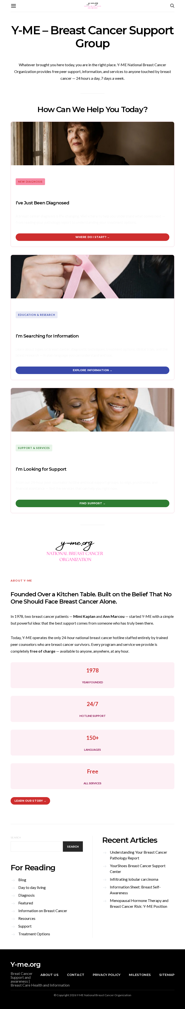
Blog (22, 879)
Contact (75, 975)
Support (25, 926)
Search (16, 837)
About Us (49, 975)
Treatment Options (34, 933)
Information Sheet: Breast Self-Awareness (135, 890)
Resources (26, 918)
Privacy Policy (106, 975)
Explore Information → (92, 370)
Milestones (140, 975)
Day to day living (32, 887)
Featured (25, 903)
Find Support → (92, 503)
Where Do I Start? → (92, 237)
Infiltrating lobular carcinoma (134, 879)
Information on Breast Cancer (42, 910)
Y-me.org (26, 964)
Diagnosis (26, 895)
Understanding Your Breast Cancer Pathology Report (138, 855)
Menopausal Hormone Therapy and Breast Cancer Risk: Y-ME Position (139, 903)
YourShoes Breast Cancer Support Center (137, 868)
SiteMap (166, 975)
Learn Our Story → (30, 800)
